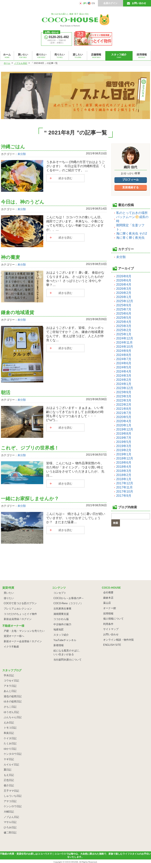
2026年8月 (123, 276)
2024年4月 (123, 371)
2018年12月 (124, 458)
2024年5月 (123, 367)
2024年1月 (123, 384)
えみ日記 (9, 722)
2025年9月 (123, 305)
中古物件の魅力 (62, 624)
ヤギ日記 (9, 759)
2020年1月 (123, 425)
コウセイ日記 (11, 680)
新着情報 (58, 645)
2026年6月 (123, 280)
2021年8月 (123, 408)
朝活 (5, 392)
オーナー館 (109, 608)
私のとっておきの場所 (132, 212)
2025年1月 (123, 334)
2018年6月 (123, 462)
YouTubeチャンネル (64, 640)
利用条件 (108, 624)
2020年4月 (123, 421)
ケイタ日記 (10, 738)
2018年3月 (123, 471)
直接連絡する (130, 187)
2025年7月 (123, 309)
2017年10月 (124, 491)
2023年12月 (124, 388)
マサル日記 (10, 822)
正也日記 (9, 780)
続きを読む (65, 178)
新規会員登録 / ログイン (18, 619)
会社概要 (108, 592)
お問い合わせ (139, 3)
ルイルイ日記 (11, 764)
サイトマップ (111, 629)
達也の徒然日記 (13, 696)
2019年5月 (123, 442)
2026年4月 (123, 284)
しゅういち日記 (13, 795)
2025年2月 (123, 330)
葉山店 (107, 602)
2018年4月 (123, 466)
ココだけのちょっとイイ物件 (20, 613)
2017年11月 (124, 487)
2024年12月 (124, 338)
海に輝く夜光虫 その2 (131, 233)
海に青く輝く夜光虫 (130, 237)
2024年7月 (123, 359)
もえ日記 (9, 775)
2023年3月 (123, 396)
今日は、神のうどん (22, 201)
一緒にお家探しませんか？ (30, 498)
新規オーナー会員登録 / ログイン (23, 641)
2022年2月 (123, 404)
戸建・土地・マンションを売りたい (24, 630)
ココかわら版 (61, 619)
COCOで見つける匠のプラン (20, 603)
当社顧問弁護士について (67, 659)
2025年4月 (123, 321)
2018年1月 (123, 479)
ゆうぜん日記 (11, 712)
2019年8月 (123, 433)
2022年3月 (123, 400)
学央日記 (9, 675)
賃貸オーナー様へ (14, 636)
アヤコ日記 (10, 801)
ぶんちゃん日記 (13, 717)
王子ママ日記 (11, 790)
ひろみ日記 (10, 827)
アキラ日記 (10, 685)
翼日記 (7, 769)
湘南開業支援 (61, 613)
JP (84, 3)
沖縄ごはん (15, 146)
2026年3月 (123, 288)
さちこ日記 (10, 706)
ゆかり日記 (10, 748)
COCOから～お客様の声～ (68, 598)
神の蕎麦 (10, 257)
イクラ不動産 (11, 646)
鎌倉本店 (108, 597)
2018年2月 (123, 475)
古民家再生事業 (62, 608)
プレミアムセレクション (18, 608)
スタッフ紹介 (61, 634)
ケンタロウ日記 (13, 753)
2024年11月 (124, 342)
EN (93, 3)
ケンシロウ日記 (13, 806)
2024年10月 (124, 346)
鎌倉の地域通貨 (17, 312)
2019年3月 (123, 446)
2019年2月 (123, 450)
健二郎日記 (10, 832)
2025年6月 (123, 313)
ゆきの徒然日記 (13, 701)
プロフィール (130, 179)
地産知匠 (58, 629)
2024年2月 (123, 379)
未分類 (21, 154)
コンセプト (59, 592)
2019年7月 (123, 437)
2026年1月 (123, 297)
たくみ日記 (10, 743)
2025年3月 (123, 326)
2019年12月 (124, 429)
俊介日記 (9, 785)
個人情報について (113, 618)
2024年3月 (123, 375)
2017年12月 (124, 483)
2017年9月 (123, 495)
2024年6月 (123, 363)
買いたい (9, 592)
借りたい (9, 598)
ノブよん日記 (11, 816)
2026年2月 (123, 293)
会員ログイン (110, 3)
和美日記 (9, 733)
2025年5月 (123, 317)
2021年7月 (123, 413)
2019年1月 (123, 454)
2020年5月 (123, 417)
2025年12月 (124, 301)
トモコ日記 (10, 727)
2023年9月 (123, 392)
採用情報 (108, 613)
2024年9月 (123, 350)
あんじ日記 (10, 691)
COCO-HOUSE (71, 862)
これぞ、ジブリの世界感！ (30, 447)
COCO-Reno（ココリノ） (68, 603)
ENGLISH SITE (112, 644)
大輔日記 (9, 811)
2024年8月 (123, 355)
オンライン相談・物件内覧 (118, 639)
